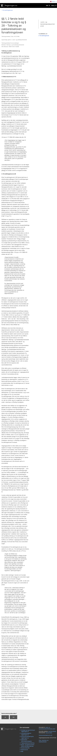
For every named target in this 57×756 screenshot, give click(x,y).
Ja (5, 717)
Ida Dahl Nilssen (52, 731)
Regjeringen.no (11, 5)
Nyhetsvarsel (24, 749)
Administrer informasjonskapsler (26, 740)
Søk (47, 5)
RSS (22, 751)
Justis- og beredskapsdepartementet (47, 24)
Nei (13, 717)
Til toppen (28, 707)
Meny (53, 5)
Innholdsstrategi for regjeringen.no (26, 734)
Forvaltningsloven (44, 35)
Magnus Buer (49, 732)
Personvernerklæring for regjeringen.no (27, 737)
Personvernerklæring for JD (45, 735)
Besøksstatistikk (25, 747)
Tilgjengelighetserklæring (27, 743)
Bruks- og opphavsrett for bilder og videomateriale (27, 745)
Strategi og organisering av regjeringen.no (28, 730)
